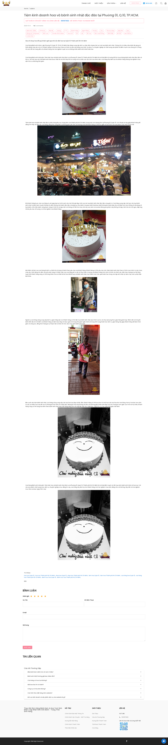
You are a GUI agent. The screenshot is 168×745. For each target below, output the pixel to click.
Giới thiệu (99, 3)
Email (24, 613)
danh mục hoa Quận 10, (49, 577)
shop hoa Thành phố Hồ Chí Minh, (78, 575)
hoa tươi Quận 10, (29, 575)
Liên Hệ (123, 3)
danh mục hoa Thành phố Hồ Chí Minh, (69, 577)
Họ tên (25, 600)
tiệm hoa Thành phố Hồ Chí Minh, (110, 575)
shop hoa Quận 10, (61, 575)
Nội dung (26, 625)
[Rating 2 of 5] (34, 596)
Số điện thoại (89, 600)
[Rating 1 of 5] (31, 596)
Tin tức (26, 8)
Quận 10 (32, 8)
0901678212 (65, 21)
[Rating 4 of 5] (41, 596)
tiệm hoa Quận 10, (94, 575)
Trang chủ (86, 3)
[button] (113, 3)
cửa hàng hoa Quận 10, (128, 575)
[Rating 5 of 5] (45, 596)
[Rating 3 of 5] (38, 596)
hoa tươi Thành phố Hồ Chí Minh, (45, 575)
